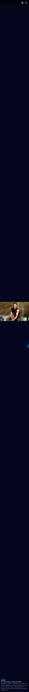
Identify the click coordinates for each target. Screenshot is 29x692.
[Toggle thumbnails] (22, 2)
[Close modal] (26, 2)
